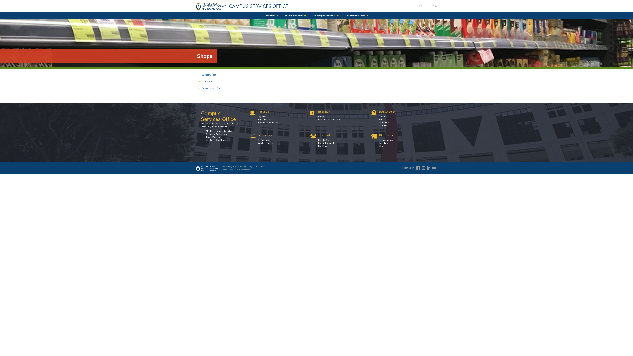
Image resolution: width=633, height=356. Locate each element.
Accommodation (386, 140)
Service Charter (265, 120)
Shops (382, 146)
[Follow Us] (418, 168)
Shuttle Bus (384, 122)
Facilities (383, 143)
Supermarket (208, 75)
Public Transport (326, 143)
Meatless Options (266, 143)
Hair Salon (207, 81)
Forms (321, 117)
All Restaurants (265, 140)
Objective (262, 117)
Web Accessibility (244, 169)
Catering (383, 117)
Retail (382, 120)
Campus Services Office (258, 6)
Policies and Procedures (330, 120)
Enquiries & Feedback (268, 122)
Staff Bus (383, 125)
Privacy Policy (228, 169)
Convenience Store (212, 88)
